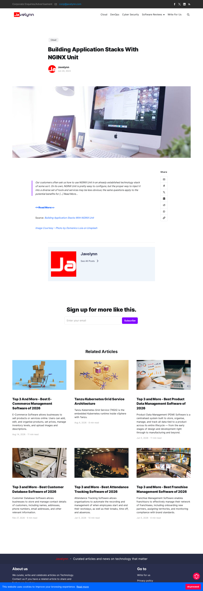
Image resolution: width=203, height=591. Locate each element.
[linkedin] (184, 4)
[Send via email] (164, 179)
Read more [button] (83, 586)
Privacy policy (145, 580)
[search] (188, 14)
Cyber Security (130, 14)
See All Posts (88, 261)
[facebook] (174, 4)
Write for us (174, 14)
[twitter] (179, 4)
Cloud (104, 14)
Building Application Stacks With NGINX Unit (69, 217)
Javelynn (63, 67)
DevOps (114, 14)
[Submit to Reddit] (164, 205)
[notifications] (196, 576)
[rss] (189, 4)
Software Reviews (152, 14)
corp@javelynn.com (70, 4)
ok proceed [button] (193, 586)
